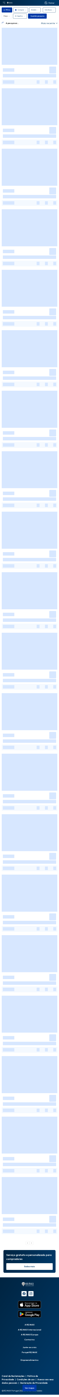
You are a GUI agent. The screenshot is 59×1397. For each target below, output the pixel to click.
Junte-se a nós (30, 1347)
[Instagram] (31, 1293)
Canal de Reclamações (13, 1376)
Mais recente (48, 23)
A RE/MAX (30, 1324)
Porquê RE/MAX (29, 1352)
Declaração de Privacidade (34, 1382)
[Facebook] (24, 1293)
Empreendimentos (30, 1360)
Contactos (29, 1339)
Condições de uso (26, 1379)
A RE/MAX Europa (29, 1334)
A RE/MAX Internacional (29, 1329)
